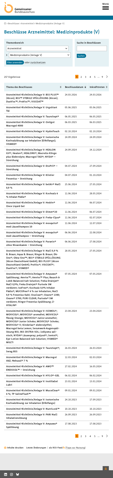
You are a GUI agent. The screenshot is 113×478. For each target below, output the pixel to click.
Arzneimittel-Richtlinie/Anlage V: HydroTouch (33, 131)
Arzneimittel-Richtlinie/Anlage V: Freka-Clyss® (33, 217)
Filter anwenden (14, 62)
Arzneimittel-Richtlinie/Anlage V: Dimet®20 (31, 211)
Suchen (81, 55)
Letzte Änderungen (36, 447)
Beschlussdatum (74, 87)
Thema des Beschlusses (19, 87)
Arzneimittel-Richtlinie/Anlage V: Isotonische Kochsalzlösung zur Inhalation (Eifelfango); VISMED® (32, 140)
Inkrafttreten (97, 87)
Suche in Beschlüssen (89, 42)
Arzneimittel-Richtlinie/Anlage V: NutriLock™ (33, 408)
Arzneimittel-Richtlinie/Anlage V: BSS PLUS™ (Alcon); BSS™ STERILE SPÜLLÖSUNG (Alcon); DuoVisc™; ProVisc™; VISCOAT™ (32, 98)
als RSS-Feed (56, 447)
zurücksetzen (38, 62)
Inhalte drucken (15, 447)
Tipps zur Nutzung (75, 447)
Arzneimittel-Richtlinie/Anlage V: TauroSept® (32, 116)
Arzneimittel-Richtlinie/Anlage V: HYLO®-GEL (33, 375)
